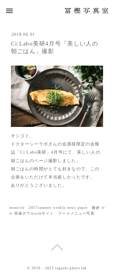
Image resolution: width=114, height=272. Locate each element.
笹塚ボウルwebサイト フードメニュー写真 (54, 213)
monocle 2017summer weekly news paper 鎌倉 (54, 208)
